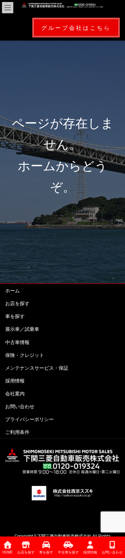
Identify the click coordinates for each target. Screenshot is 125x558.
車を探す (15, 316)
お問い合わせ (19, 406)
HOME (7, 552)
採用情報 (15, 381)
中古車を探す (68, 552)
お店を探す (17, 303)
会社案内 (15, 393)
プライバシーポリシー (29, 419)
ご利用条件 (17, 432)
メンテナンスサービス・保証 (36, 368)
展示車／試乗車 (22, 329)
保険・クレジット (24, 355)
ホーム (12, 290)
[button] (76, 27)
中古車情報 (17, 342)
